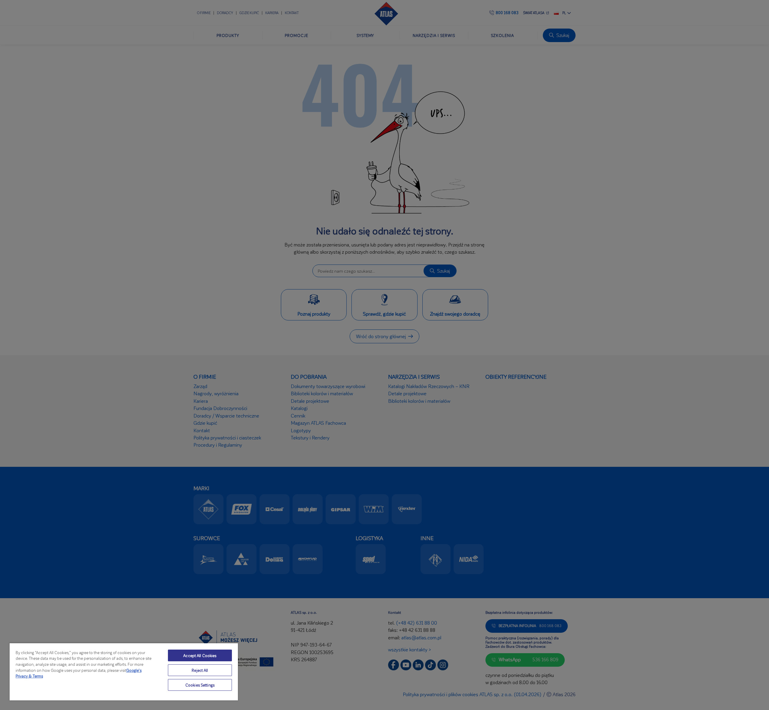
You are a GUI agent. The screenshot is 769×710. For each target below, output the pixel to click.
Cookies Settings (199, 685)
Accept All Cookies (199, 655)
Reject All (200, 670)
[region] (124, 671)
